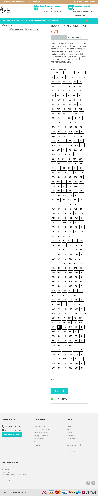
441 (65, 213)
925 (59, 354)
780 (53, 313)
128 (64, 81)
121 (73, 77)
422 (81, 204)
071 (57, 72)
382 (58, 190)
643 (75, 268)
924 (53, 354)
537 (75, 240)
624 (64, 263)
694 (65, 286)
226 (65, 127)
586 (65, 254)
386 (81, 190)
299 (53, 159)
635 (53, 268)
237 (70, 131)
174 (59, 100)
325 (53, 172)
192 (58, 109)
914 (59, 349)
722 (75, 295)
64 (70, 268)
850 (53, 331)
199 (64, 113)
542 (53, 245)
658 (70, 272)
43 (70, 209)
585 (59, 254)
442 (70, 213)
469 (76, 222)
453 (65, 218)
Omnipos (22, 492)
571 (64, 249)
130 (80, 81)
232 (53, 131)
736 (76, 299)
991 (82, 368)
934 (64, 358)
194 (69, 109)
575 (70, 249)
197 (53, 113)
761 (80, 304)
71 (75, 290)
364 (64, 181)
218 (70, 122)
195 (75, 109)
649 (81, 268)
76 (75, 304)
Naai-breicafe (22, 20)
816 (80, 318)
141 (69, 86)
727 (53, 299)
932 (59, 358)
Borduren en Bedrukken (37, 20)
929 (76, 354)
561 (53, 249)
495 (76, 231)
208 (53, 118)
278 (82, 145)
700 (53, 290)
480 (70, 227)
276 (76, 145)
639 (65, 268)
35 (70, 177)
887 (59, 340)
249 (65, 136)
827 (53, 327)
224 (59, 127)
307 (80, 159)
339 (59, 177)
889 (65, 340)
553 (69, 245)
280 (58, 149)
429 (65, 209)
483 (82, 227)
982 (59, 368)
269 (65, 145)
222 (81, 122)
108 (83, 72)
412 (81, 199)
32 (58, 168)
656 (65, 272)
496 (82, 231)
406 (75, 199)
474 (59, 227)
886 (53, 340)
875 (70, 336)
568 (59, 249)
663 (65, 277)
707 (70, 290)
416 (64, 204)
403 (69, 199)
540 (80, 240)
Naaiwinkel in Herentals (41, 426)
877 (76, 336)
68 (76, 281)
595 (59, 259)
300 (63, 159)
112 (63, 77)
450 (59, 218)
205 (81, 113)
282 (64, 149)
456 (76, 218)
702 (64, 290)
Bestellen (59, 390)
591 (82, 254)
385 (75, 190)
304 (74, 159)
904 (65, 345)
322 (75, 168)
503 (63, 236)
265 (59, 145)
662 (59, 277)
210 (69, 118)
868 (53, 336)
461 (53, 222)
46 (81, 218)
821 (69, 322)
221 (75, 122)
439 (53, 213)
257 (81, 136)
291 (65, 154)
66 (81, 272)
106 (72, 72)
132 (58, 86)
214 (53, 122)
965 (59, 363)
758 (64, 304)
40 (53, 199)
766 (65, 308)
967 (70, 363)
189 (70, 104)
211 (75, 118)
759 (69, 304)
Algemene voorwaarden (42, 429)
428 (59, 209)
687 (53, 286)
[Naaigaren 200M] (24, 25)
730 (65, 299)
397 (76, 195)
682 (81, 281)
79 (70, 313)
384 (69, 190)
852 (64, 331)
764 (59, 308)
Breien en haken (72, 439)
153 (59, 90)
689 (59, 286)
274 (70, 145)
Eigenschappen (74, 37)
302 (69, 159)
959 (53, 363)
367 (75, 181)
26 (64, 140)
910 (76, 345)
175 (64, 100)
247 (59, 136)
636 (59, 268)
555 (75, 245)
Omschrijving (59, 37)
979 (53, 368)
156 (75, 90)
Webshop (10, 20)
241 (82, 131)
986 (76, 368)
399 (82, 195)
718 (70, 295)
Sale (68, 429)
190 (80, 104)
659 (76, 272)
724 (81, 295)
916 (70, 349)
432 (75, 209)
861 (81, 331)
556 (81, 245)
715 (59, 295)
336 (53, 177)
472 (82, 222)
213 (80, 118)
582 (53, 254)
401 (58, 199)
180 (53, 104)
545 (59, 245)
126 (53, 81)
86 (75, 331)
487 (53, 231)
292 (70, 154)
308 (53, 163)
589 (76, 254)
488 (59, 231)
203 (75, 113)
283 (69, 149)
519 (80, 236)
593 (53, 259)
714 (53, 295)
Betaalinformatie (39, 439)
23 (76, 127)
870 (65, 336)
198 (59, 113)
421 (75, 204)
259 (59, 140)
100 (66, 72)
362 (58, 181)
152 (53, 90)
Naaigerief (70, 433)
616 (59, 263)
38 (53, 190)
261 (69, 140)
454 (70, 218)
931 (53, 358)
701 (59, 290)
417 (70, 204)
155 (70, 90)
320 (64, 168)
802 (59, 318)
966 (65, 363)
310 (65, 163)
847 (82, 327)
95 (81, 358)
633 (75, 263)
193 (64, 109)
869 (59, 336)
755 (58, 304)
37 (59, 186)
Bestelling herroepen (12, 434)
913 (53, 349)
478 (65, 227)
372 (64, 186)
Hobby (69, 454)
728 (59, 299)
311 (70, 163)
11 (52, 77)
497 (53, 236)
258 (53, 140)
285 (75, 149)
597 (65, 259)
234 (59, 131)
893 (76, 340)
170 (53, 100)
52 (85, 236)
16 (53, 95)
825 (80, 322)
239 (76, 131)
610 (80, 259)
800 (53, 318)
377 (81, 186)
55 (64, 245)
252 (75, 136)
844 (76, 327)
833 (59, 327)
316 (53, 168)
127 (59, 81)
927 (70, 354)
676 (70, 281)
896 (53, 345)
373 (69, 186)
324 (80, 168)
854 (70, 331)
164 (63, 95)
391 (59, 195)
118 (68, 77)
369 (53, 186)
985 (70, 368)
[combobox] (59, 384)
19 (75, 104)
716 (64, 295)
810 (69, 318)
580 (81, 249)
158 (81, 90)
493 (70, 231)
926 (65, 354)
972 (82, 363)
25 (70, 136)
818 (59, 322)
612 (53, 263)
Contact (37, 445)
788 (65, 313)
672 (53, 281)
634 (81, 263)
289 (59, 154)
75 (53, 304)
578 (76, 249)
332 (76, 172)
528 (59, 240)
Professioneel (53, 20)
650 (53, 272)
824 (75, 322)
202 (70, 113)
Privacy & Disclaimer (41, 436)
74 (81, 299)
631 (70, 263)
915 (64, 349)
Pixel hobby (71, 451)
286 (81, 149)
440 (59, 213)
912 (82, 345)
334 (82, 172)
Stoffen (69, 426)
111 (57, 77)
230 (81, 127)
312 (75, 163)
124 (78, 77)
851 (59, 331)
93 (81, 354)
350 (75, 177)
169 (80, 95)
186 (59, 104)
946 (76, 358)
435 (81, 209)
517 (74, 236)
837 (65, 327)
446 (82, 213)
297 (82, 154)
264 (53, 145)
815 (75, 318)
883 (82, 336)
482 (76, 227)
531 (69, 240)
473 (53, 227)
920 (81, 349)
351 (81, 177)
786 (59, 313)
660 (53, 277)
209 (59, 118)
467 (70, 222)
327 (59, 172)
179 (75, 100)
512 (69, 236)
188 (64, 104)
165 (69, 95)
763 (53, 308)
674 (65, 281)
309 (59, 163)
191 (53, 109)
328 (65, 172)
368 (81, 181)
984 (65, 368)
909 (70, 345)
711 (80, 290)
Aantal (53, 380)
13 (75, 81)
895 (82, 340)
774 (82, 308)
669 (76, 277)
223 (53, 127)
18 (80, 100)
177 (70, 100)
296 (76, 154)
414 (53, 204)
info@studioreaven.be (15, 430)
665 (70, 277)
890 (70, 340)
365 (69, 181)
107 (77, 72)
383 (64, 190)
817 (53, 322)
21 (64, 118)
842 (70, 327)
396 (70, 195)
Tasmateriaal (71, 436)
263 (81, 140)
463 (59, 222)
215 (59, 122)
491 (65, 231)
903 (59, 345)
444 (76, 213)
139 (64, 86)
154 (64, 90)
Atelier (69, 448)
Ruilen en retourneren (41, 433)
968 (76, 363)
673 (59, 281)
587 (70, 254)
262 (75, 140)
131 (53, 86)
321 (69, 168)
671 (82, 277)
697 (76, 286)
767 (70, 308)
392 (64, 195)
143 (75, 86)
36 (53, 181)
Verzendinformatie (40, 442)
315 (81, 163)
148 (80, 86)
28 (53, 149)
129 (70, 81)
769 (76, 308)
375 (75, 186)
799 (75, 313)
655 (59, 272)
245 (53, 136)
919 (75, 349)
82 (64, 322)
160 (58, 95)
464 (64, 222)
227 (70, 127)
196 (80, 109)
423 (53, 209)
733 (70, 299)
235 (65, 131)
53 (64, 240)
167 (74, 95)
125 (84, 77)
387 (53, 195)
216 (64, 122)
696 (70, 286)
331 (70, 172)
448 (53, 218)
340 (65, 177)
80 (85, 313)
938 (70, 358)
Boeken (69, 442)
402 (64, 199)
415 (59, 204)
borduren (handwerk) (74, 445)
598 (70, 259)
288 (53, 154)
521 (53, 240)
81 (64, 318)
